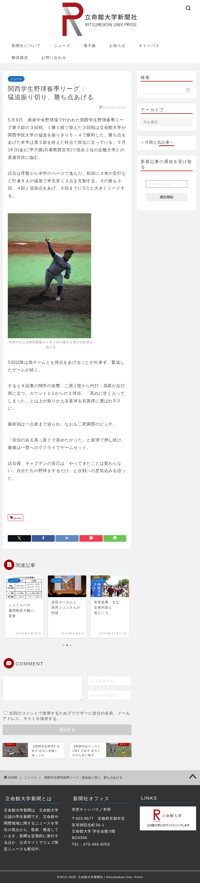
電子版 (90, 45)
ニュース (62, 45)
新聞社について (26, 45)
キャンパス (149, 45)
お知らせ (117, 45)
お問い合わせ (53, 57)
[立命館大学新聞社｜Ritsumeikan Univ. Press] (100, 35)
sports (17, 518)
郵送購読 (20, 57)
